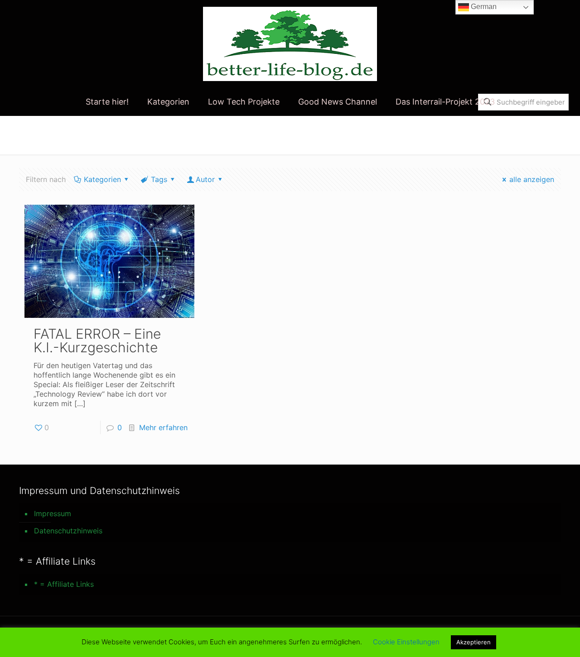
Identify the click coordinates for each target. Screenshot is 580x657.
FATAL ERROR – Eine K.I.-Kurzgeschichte (97, 340)
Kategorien (102, 179)
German (483, 6)
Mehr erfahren (163, 427)
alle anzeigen (531, 179)
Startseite (467, 134)
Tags (159, 179)
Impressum (52, 513)
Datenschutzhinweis (68, 530)
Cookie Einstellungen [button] (406, 642)
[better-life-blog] (290, 44)
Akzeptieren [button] (473, 642)
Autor (205, 179)
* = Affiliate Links (64, 584)
